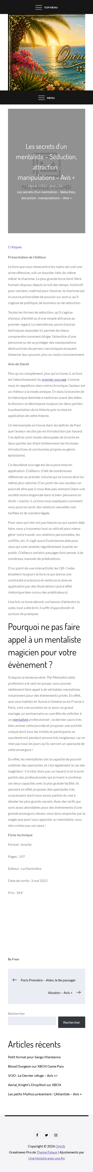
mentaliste (20, 719)
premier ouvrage (54, 379)
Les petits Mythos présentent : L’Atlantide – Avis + (45, 1094)
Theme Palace (47, 1152)
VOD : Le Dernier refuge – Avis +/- (33, 1075)
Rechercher (16, 1013)
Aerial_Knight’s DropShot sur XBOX (34, 1085)
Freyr (15, 959)
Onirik (60, 1146)
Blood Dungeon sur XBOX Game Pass (36, 1066)
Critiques (15, 247)
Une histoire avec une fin (46, 1158)
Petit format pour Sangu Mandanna (34, 1057)
